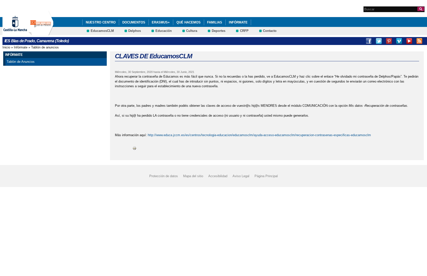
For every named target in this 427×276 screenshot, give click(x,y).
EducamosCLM (102, 31)
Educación (163, 31)
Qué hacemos (188, 22)
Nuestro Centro (101, 22)
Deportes (218, 31)
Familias (214, 22)
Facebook (369, 41)
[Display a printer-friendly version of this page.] (134, 148)
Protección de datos (163, 176)
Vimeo (399, 41)
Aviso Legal (241, 176)
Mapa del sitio (193, 176)
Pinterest (389, 41)
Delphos (134, 31)
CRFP (244, 31)
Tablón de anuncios (45, 47)
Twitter (379, 41)
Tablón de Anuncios (21, 62)
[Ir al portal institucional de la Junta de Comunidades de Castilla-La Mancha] (21, 33)
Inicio (6, 47)
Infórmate (238, 22)
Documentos (133, 22)
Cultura (191, 31)
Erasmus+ (161, 22)
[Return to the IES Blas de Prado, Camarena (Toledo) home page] (40, 33)
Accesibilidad (217, 176)
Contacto (270, 31)
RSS (419, 41)
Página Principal (266, 176)
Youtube (409, 41)
